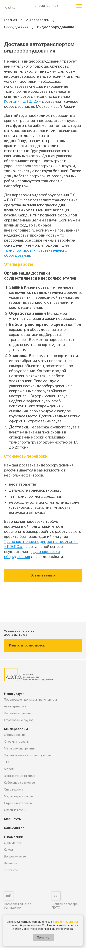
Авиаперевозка (15, 706)
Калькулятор (14, 828)
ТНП (7, 762)
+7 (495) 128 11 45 (45, 6)
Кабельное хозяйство (19, 782)
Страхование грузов (18, 720)
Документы (12, 843)
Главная (10, 20)
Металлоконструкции (19, 748)
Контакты (11, 870)
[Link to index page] (9, 6)
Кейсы (8, 849)
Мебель (9, 769)
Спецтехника (13, 789)
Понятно (43, 937)
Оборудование (16, 27)
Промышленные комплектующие (27, 755)
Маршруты (12, 819)
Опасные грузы (15, 810)
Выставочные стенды (19, 776)
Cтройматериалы (16, 741)
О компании (13, 837)
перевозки (37, 456)
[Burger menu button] (79, 6)
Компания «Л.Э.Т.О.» (22, 101)
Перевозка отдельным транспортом (30, 699)
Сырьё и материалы (18, 803)
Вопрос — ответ (16, 856)
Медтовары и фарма (18, 796)
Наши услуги (14, 694)
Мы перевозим (37, 20)
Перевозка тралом (17, 713)
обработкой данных (66, 921)
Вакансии (10, 863)
